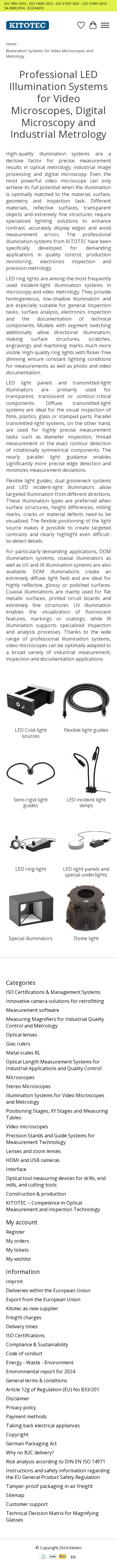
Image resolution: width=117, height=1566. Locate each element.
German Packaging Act (31, 1443)
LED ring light (30, 869)
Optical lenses (21, 1034)
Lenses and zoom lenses (33, 1151)
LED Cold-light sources (31, 733)
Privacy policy (21, 1407)
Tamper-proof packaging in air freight (49, 1486)
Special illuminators (30, 938)
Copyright (17, 1434)
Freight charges (23, 1317)
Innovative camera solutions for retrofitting (55, 1001)
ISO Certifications (25, 1335)
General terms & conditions (36, 1380)
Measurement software (32, 1010)
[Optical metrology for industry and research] (27, 25)
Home (11, 44)
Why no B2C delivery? (30, 1452)
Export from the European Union (43, 1299)
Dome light (86, 938)
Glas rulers (18, 1043)
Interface (16, 1169)
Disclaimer (17, 1398)
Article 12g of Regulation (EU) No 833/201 (52, 1389)
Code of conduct (24, 1353)
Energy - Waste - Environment (40, 1362)
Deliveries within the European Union (48, 1290)
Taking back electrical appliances (43, 1425)
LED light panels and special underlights (86, 872)
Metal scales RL (23, 1052)
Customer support (27, 1504)
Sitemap (15, 1495)
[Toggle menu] (105, 25)
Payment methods (26, 1416)
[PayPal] (63, 1557)
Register (15, 1232)
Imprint (14, 1281)
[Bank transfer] (53, 1557)
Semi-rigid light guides (31, 802)
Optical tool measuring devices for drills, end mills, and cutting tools (56, 1181)
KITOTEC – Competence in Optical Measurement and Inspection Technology (53, 1206)
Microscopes (20, 1077)
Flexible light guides (86, 730)
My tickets (17, 1250)
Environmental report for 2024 (40, 1371)
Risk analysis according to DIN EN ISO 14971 (55, 1461)
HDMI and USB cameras (33, 1160)
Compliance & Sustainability (37, 1344)
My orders (17, 1241)
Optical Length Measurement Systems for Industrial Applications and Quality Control (53, 1065)
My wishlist (18, 1259)
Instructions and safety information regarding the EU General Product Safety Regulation (58, 1473)
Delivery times (22, 1326)
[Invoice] (43, 1557)
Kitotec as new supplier (32, 1308)
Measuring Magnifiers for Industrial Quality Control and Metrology (55, 1022)
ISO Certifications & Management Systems (53, 992)
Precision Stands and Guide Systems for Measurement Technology (50, 1138)
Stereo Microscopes (28, 1086)
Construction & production (36, 1193)
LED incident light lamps (86, 802)
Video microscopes (27, 1126)
